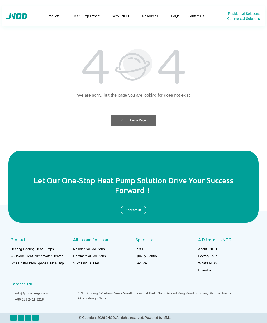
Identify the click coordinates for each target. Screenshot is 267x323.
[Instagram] (28, 318)
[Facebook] (21, 318)
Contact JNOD (23, 283)
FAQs (175, 16)
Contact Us (196, 16)
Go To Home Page (133, 120)
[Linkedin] (13, 318)
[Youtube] (35, 318)
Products (52, 16)
